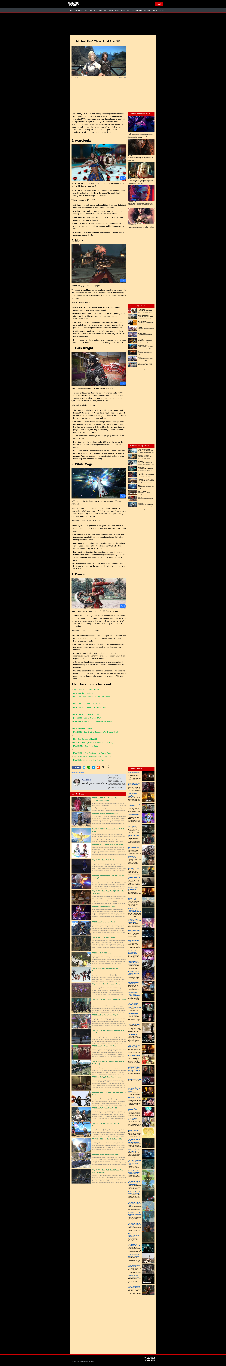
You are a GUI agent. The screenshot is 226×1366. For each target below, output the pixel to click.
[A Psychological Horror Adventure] (148, 860)
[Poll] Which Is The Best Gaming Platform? (139, 133)
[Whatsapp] (88, 767)
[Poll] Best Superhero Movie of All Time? (138, 178)
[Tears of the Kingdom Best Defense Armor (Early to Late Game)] (148, 1164)
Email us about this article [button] (78, 772)
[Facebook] (76, 767)
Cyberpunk (102, 10)
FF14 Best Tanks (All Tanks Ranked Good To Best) (93, 743)
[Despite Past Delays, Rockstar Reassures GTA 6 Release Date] (148, 923)
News (95, 10)
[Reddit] (98, 767)
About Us (79, 1359)
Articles (123, 10)
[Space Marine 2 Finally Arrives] (148, 849)
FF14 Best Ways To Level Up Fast (86, 714)
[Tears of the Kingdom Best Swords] (148, 1195)
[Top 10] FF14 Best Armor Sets (85, 746)
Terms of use (94, 1359)
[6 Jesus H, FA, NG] (148, 1028)
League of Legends (143, 345)
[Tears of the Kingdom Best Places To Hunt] (148, 1206)
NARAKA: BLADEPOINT (144, 449)
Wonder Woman (132, 224)
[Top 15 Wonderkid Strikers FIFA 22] (148, 1122)
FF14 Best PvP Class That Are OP (86, 704)
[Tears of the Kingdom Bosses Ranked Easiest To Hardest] (148, 1174)
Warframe (140, 503)
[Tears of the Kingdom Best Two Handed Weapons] (148, 1185)
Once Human (141, 467)
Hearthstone (141, 339)
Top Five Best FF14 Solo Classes (86, 690)
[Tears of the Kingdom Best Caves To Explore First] (148, 1237)
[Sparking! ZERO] (148, 818)
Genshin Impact (142, 333)
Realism (154, 10)
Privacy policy (86, 1359)
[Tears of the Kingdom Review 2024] (148, 1132)
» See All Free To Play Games (141, 369)
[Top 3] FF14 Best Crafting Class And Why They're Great (95, 732)
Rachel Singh (76, 77)
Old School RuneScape (143, 455)
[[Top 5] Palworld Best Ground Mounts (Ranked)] (148, 1258)
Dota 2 (139, 351)
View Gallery (122, 178)
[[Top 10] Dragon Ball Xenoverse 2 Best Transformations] (148, 1111)
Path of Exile (141, 473)
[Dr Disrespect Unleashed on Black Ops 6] (148, 797)
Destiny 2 (140, 461)
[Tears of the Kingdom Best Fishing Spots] (148, 1216)
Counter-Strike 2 (142, 321)
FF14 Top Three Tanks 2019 (84, 693)
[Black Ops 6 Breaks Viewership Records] (148, 786)
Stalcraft (140, 485)
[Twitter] (93, 767)
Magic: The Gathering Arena (145, 363)
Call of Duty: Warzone (143, 315)
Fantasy (110, 10)
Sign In (159, 4)
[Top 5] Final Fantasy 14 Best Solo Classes (90, 760)
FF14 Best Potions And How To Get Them (89, 707)
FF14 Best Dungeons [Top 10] (85, 739)
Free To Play (88, 10)
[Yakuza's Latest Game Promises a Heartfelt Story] (148, 839)
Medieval (147, 10)
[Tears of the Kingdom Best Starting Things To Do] (148, 1143)
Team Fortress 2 (142, 491)
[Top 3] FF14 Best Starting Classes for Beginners (92, 721)
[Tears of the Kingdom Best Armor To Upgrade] (148, 1227)
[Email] (103, 767)
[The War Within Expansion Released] (148, 975)
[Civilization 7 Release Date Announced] (148, 912)
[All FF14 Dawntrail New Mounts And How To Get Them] (148, 1059)
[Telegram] (84, 767)
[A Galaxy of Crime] (148, 986)
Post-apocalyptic (137, 10)
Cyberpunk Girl (132, 201)
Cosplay (161, 10)
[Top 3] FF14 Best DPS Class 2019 (87, 718)
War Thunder (141, 497)
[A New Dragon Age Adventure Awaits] (148, 954)
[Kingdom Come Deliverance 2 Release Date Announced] (148, 902)
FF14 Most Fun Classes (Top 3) (85, 728)
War (128, 10)
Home (71, 10)
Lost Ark (140, 357)
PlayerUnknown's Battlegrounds (146, 479)
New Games (78, 10)
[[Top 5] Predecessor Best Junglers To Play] (148, 1269)
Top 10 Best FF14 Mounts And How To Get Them (92, 757)
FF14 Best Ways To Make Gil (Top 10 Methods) (92, 697)
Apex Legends (141, 309)
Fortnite (140, 327)
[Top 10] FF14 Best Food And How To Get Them (92, 753)
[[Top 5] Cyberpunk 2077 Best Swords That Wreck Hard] (148, 1290)
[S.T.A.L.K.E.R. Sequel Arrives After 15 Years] (148, 870)
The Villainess (131, 156)
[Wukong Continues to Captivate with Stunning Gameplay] (148, 965)
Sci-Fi (117, 10)
